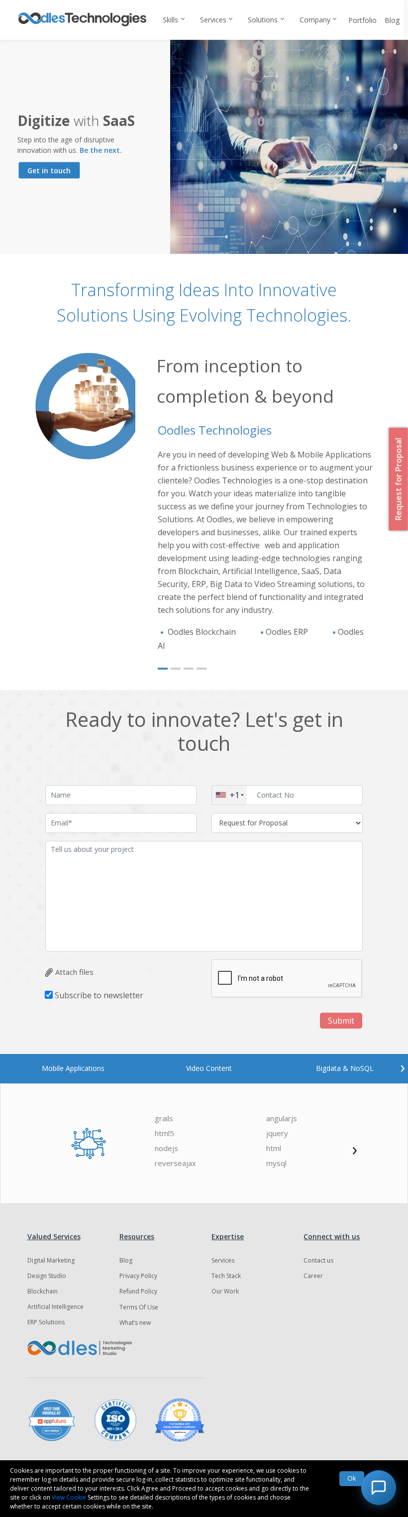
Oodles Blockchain (202, 631)
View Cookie (69, 1497)
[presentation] (402, 1067)
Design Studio (46, 1276)
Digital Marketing (51, 1260)
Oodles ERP (288, 631)
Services (213, 19)
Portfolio (362, 20)
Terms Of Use (138, 1307)
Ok (351, 1478)
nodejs (166, 1148)
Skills (170, 19)
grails (164, 1118)
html (273, 1148)
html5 (164, 1133)
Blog (392, 20)
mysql (276, 1163)
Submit (341, 1020)
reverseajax (175, 1163)
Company (315, 19)
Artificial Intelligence (55, 1306)
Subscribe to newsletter (99, 995)
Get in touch (49, 170)
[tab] (73, 1068)
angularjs (281, 1118)
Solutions (263, 19)
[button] (163, 669)
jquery (277, 1133)
